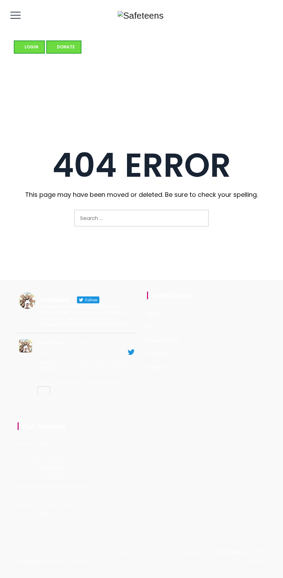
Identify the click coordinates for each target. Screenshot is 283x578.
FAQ (151, 326)
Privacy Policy (163, 340)
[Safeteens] (141, 15)
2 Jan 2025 (47, 353)
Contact (157, 353)
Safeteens (50, 343)
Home (154, 313)
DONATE (156, 367)
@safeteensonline (87, 343)
